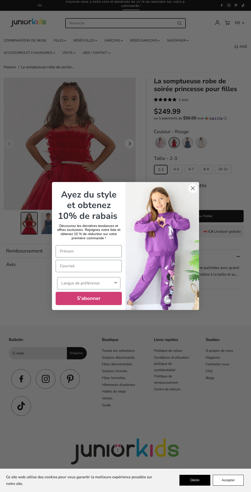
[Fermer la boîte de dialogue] (192, 188)
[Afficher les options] (115, 283)
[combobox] (87, 283)
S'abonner (88, 298)
